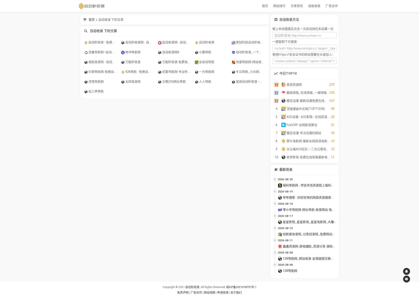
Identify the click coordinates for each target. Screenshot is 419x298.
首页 (265, 6)
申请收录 (222, 292)
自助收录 (314, 6)
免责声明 (183, 292)
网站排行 (279, 6)
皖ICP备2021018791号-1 (241, 287)
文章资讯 (297, 6)
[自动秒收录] (92, 6)
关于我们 (236, 292)
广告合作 (332, 6)
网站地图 (210, 292)
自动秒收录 (192, 287)
